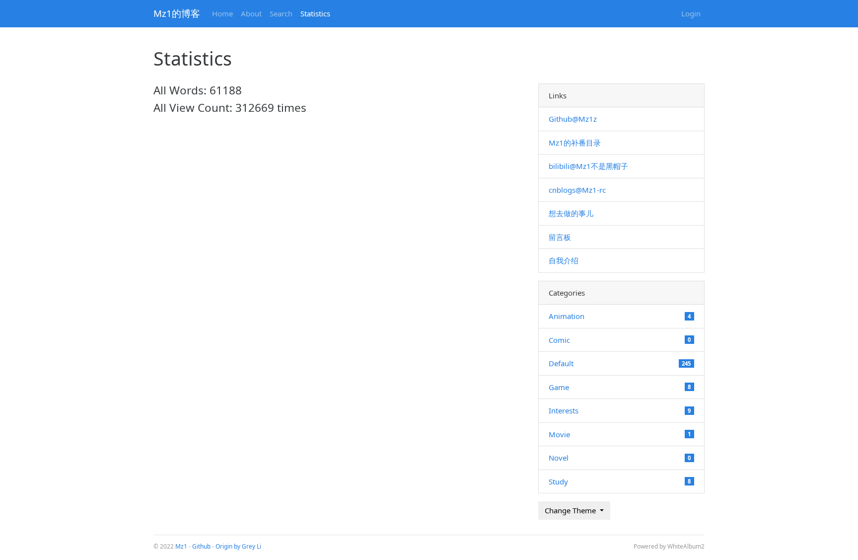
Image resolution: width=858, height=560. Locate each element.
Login (691, 13)
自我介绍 (563, 260)
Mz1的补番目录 (575, 143)
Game (559, 387)
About (251, 13)
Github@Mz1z (573, 119)
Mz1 (181, 546)
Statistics (315, 13)
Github (201, 546)
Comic (559, 340)
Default (561, 363)
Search (281, 13)
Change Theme (571, 510)
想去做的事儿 (571, 213)
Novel (559, 458)
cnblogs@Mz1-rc (577, 190)
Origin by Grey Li (238, 546)
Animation (566, 316)
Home (222, 13)
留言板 (560, 237)
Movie (559, 434)
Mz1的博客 (176, 13)
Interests (563, 410)
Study (558, 481)
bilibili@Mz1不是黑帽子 (588, 166)
